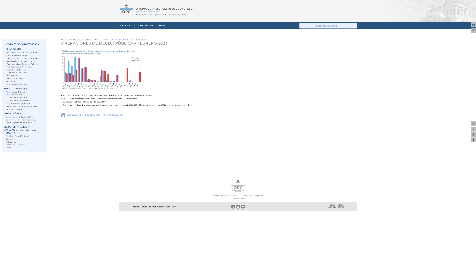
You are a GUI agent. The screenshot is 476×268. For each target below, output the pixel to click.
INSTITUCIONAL (126, 26)
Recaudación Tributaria (16, 92)
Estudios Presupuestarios (17, 84)
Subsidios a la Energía (16, 70)
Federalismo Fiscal (14, 95)
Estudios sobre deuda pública (19, 123)
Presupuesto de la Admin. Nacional (21, 52)
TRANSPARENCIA (145, 26)
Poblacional (11, 142)
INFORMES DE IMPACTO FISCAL (22, 44)
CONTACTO (163, 26)
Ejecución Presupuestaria (17, 55)
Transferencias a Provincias (19, 67)
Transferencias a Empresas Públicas (22, 64)
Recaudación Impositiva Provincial (22, 106)
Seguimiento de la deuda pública (21, 120)
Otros (8, 148)
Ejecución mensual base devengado (23, 58)
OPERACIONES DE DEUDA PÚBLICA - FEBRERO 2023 (95, 115)
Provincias (10, 81)
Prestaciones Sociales (15, 145)
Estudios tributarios (14, 109)
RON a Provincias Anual (17, 98)
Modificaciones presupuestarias (21, 61)
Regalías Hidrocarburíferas (18, 103)
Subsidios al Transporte (17, 73)
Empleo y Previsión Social (17, 136)
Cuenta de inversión (15, 78)
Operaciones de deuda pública (19, 117)
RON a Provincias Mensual (18, 101)
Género (9, 139)
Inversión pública (14, 76)
